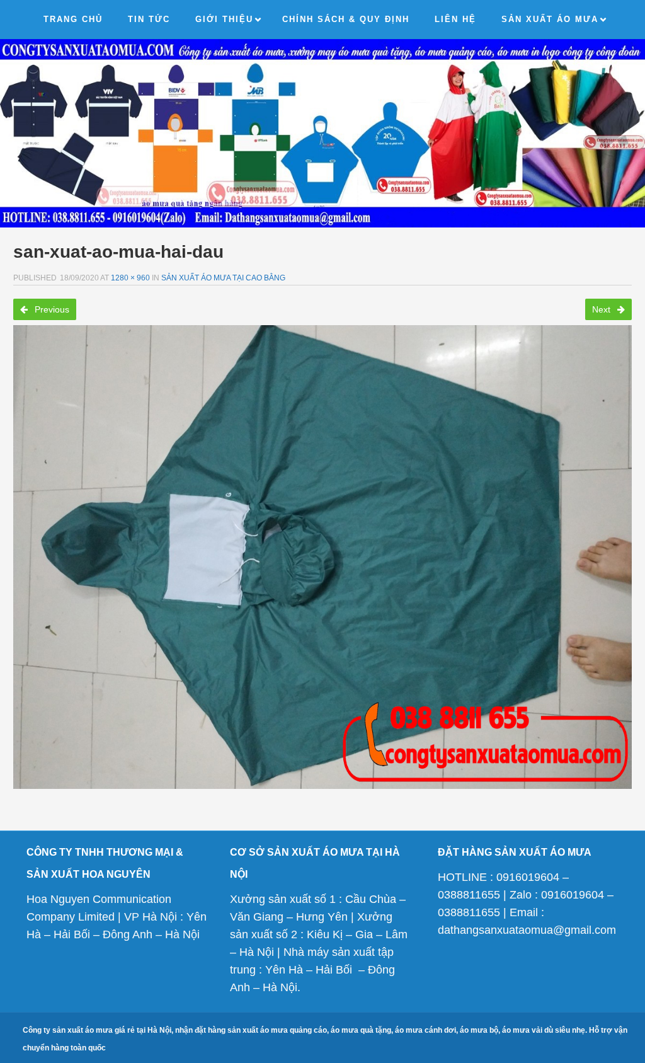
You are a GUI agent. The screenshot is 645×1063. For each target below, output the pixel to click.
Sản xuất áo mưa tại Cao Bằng (223, 277)
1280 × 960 (130, 277)
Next (602, 309)
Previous (50, 309)
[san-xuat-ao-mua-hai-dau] (322, 557)
